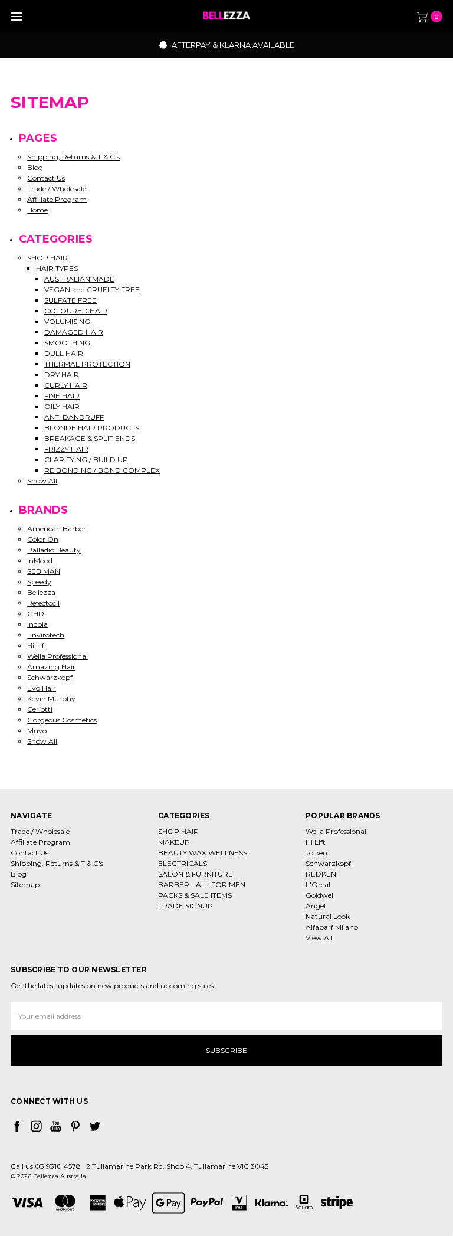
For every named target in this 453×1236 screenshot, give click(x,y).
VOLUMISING (67, 321)
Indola (37, 624)
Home (37, 209)
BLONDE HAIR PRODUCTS (91, 427)
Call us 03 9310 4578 (46, 1166)
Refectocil (43, 603)
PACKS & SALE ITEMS (195, 895)
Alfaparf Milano (332, 927)
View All (319, 937)
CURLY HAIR (65, 385)
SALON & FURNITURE (195, 873)
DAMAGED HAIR (73, 332)
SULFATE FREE (70, 300)
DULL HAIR (63, 353)
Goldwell (320, 895)
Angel (316, 905)
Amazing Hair (51, 666)
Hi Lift (37, 645)
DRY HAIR (61, 374)
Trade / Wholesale (56, 188)
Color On (42, 539)
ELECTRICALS (182, 863)
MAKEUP (174, 842)
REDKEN (321, 873)
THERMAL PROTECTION (87, 363)
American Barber (56, 528)
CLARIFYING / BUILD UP (86, 459)
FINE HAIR (62, 395)
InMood (39, 560)
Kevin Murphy (51, 698)
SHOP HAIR (47, 257)
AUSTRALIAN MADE (79, 278)
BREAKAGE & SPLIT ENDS (89, 438)
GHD (35, 613)
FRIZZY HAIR (66, 448)
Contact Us (46, 178)
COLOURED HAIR (75, 310)
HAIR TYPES (57, 268)
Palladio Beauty (54, 549)
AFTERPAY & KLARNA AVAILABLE (232, 45)
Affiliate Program (57, 199)
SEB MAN (43, 571)
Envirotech (45, 634)
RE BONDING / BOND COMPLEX (102, 470)
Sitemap (25, 884)
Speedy (39, 581)
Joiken (316, 852)
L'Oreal (318, 884)
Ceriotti (39, 709)
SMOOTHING (67, 342)
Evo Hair (41, 688)
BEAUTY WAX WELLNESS (202, 852)
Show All (42, 480)
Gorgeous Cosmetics (62, 719)
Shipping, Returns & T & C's (73, 156)
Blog (35, 167)
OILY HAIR (62, 406)
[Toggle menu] (16, 16)
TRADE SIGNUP (185, 905)
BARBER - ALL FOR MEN (201, 884)
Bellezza (41, 592)
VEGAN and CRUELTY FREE (92, 289)
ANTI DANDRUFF (74, 417)
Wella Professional (57, 656)
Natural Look (328, 916)
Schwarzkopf (50, 677)
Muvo (37, 730)
